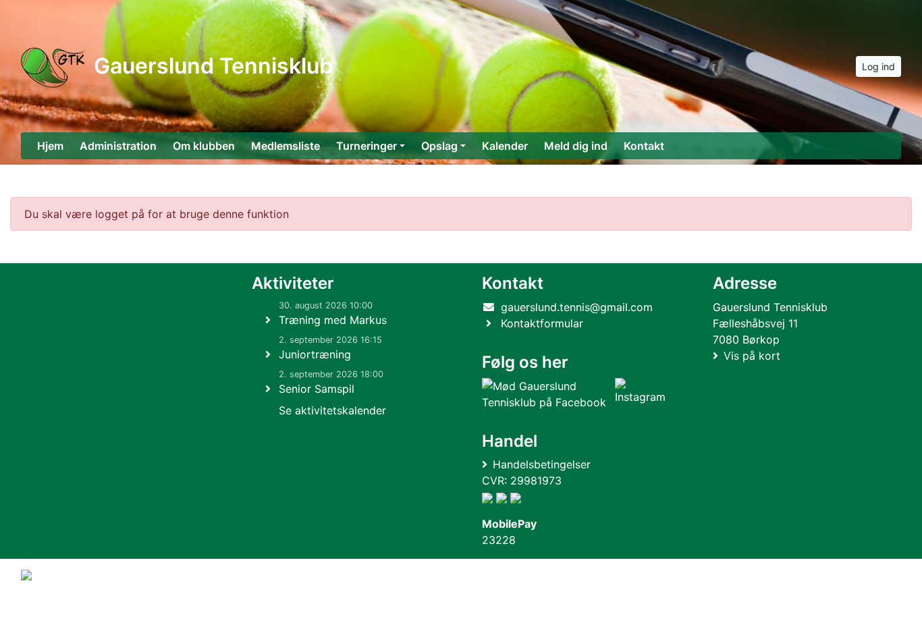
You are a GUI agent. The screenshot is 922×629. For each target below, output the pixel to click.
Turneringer (366, 146)
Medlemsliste (285, 146)
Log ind (878, 66)
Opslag (439, 146)
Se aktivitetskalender (332, 410)
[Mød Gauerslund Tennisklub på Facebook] (545, 394)
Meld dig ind (575, 146)
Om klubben (204, 146)
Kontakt (644, 146)
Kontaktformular (542, 323)
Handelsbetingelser (542, 464)
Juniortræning (315, 354)
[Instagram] (640, 394)
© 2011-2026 (48, 611)
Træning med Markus (333, 320)
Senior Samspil (316, 388)
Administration (118, 146)
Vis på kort (752, 355)
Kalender (505, 146)
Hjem (50, 146)
